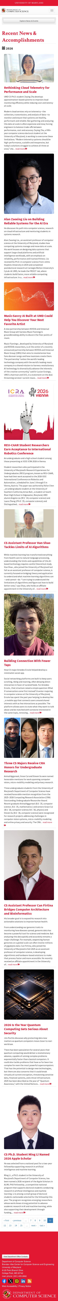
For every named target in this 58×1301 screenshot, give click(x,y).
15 (21, 1225)
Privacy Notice (25, 1286)
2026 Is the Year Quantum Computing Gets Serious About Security (26, 1029)
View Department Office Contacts (16, 1256)
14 (16, 1225)
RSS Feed (29, 1281)
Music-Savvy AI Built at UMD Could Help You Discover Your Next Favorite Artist (28, 320)
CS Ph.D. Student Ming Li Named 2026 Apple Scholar (27, 1156)
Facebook (4, 1281)
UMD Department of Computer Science (23, 10)
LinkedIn (23, 1281)
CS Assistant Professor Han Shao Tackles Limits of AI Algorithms (27, 545)
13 (10, 1225)
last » (42, 1225)
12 (5, 1225)
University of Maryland (29, 3)
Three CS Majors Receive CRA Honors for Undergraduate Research (24, 767)
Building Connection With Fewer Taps (27, 663)
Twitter (10, 1281)
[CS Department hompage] (29, 1293)
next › (33, 1225)
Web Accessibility (9, 1286)
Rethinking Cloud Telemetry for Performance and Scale (27, 90)
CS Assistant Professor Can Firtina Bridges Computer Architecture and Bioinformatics (28, 909)
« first (6, 1220)
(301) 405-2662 (20, 1276)
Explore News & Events (29, 21)
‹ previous (17, 1220)
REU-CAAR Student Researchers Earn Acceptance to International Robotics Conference (27, 449)
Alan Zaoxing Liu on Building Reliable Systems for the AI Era (26, 221)
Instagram (17, 1281)
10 (45, 1220)
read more (20, 148)
